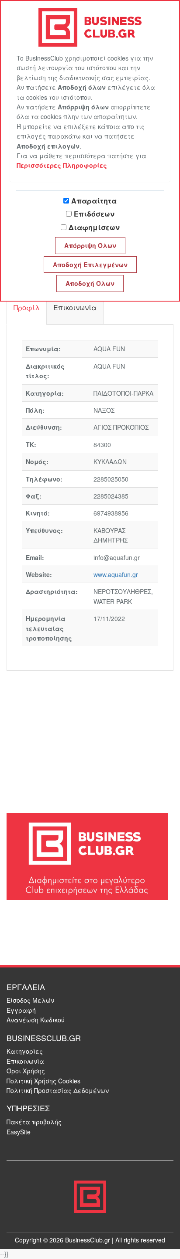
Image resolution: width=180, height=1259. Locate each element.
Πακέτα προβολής (34, 1121)
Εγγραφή (21, 1010)
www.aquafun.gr (115, 574)
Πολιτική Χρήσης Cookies (43, 1080)
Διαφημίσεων (94, 227)
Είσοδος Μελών (30, 1000)
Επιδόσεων (94, 214)
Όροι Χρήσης (26, 1070)
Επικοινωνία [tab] (75, 307)
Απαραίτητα (94, 201)
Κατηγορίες (25, 1051)
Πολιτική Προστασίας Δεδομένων (58, 1090)
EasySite (19, 1131)
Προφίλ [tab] (27, 307)
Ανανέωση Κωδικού (36, 1019)
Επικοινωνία (25, 1061)
